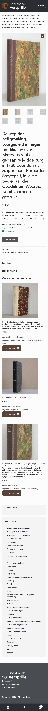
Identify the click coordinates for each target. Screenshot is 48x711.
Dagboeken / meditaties (16, 563)
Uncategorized (12, 646)
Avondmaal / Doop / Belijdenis (18, 535)
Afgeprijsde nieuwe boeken (17, 532)
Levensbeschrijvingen (15, 611)
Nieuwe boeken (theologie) (17, 625)
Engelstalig (11, 574)
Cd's (8, 560)
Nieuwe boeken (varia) (15, 628)
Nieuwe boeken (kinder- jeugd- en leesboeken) (24, 621)
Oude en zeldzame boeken (19, 15)
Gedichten (11, 584)
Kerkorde (10, 604)
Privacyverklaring (24, 697)
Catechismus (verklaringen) (17, 556)
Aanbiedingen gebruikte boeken (19, 528)
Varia (8, 649)
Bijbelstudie (11, 542)
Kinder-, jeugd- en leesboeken (18, 607)
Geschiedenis (12, 588)
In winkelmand (10, 239)
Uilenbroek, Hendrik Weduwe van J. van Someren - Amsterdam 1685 (23, 333)
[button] (42, 36)
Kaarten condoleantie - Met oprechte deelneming (21, 596)
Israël (9, 591)
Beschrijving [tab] (6, 263)
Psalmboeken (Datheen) (16, 639)
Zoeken (24, 707)
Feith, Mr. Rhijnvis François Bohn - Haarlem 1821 (17, 404)
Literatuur (10, 614)
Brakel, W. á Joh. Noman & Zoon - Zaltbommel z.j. (23, 476)
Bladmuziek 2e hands (15, 546)
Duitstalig (10, 570)
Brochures (11, 553)
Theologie (11, 642)
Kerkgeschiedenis (13, 600)
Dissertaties (11, 567)
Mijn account (8, 707)
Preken (9, 635)
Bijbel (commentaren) (15, 539)
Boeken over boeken (15, 549)
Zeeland (10, 653)
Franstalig (10, 581)
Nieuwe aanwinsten (14, 618)
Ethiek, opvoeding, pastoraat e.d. (19, 577)
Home (7, 15)
